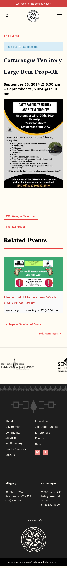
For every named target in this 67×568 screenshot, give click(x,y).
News (38, 444)
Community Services (12, 435)
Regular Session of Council (24, 324)
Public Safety (14, 443)
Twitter (37, 452)
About (9, 421)
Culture (10, 455)
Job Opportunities (46, 427)
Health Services (15, 449)
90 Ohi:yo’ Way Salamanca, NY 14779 (18, 494)
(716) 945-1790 (14, 500)
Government (13, 427)
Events (39, 438)
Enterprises (42, 432)
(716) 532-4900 (50, 504)
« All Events (11, 36)
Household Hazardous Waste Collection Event (30, 300)
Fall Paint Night (50, 333)
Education (41, 421)
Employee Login (33, 520)
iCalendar (18, 226)
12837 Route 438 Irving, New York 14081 (51, 496)
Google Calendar (23, 216)
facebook (45, 452)
